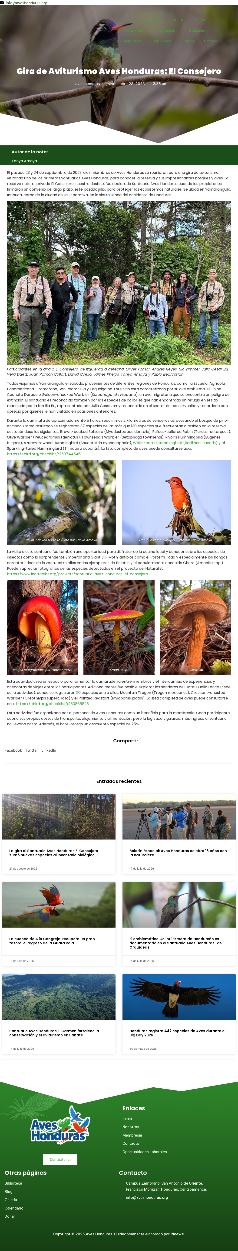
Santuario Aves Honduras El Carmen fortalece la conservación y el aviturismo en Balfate (54, 1033)
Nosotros (153, 19)
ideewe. (178, 1234)
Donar (200, 19)
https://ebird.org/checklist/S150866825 (52, 703)
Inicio (128, 19)
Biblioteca (162, 41)
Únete (177, 19)
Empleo (210, 41)
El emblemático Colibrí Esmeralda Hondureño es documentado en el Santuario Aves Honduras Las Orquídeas (175, 943)
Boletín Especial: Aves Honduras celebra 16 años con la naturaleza (178, 852)
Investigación (166, 30)
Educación (198, 30)
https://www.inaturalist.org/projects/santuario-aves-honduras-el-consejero (77, 574)
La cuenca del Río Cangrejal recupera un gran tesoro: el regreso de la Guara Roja (52, 941)
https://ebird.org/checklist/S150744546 (44, 454)
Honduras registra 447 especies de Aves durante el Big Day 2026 (177, 1033)
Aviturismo (133, 41)
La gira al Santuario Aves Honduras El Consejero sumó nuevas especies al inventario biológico (53, 852)
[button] (13, 750)
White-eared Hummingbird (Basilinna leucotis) (175, 443)
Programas (133, 30)
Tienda (189, 41)
